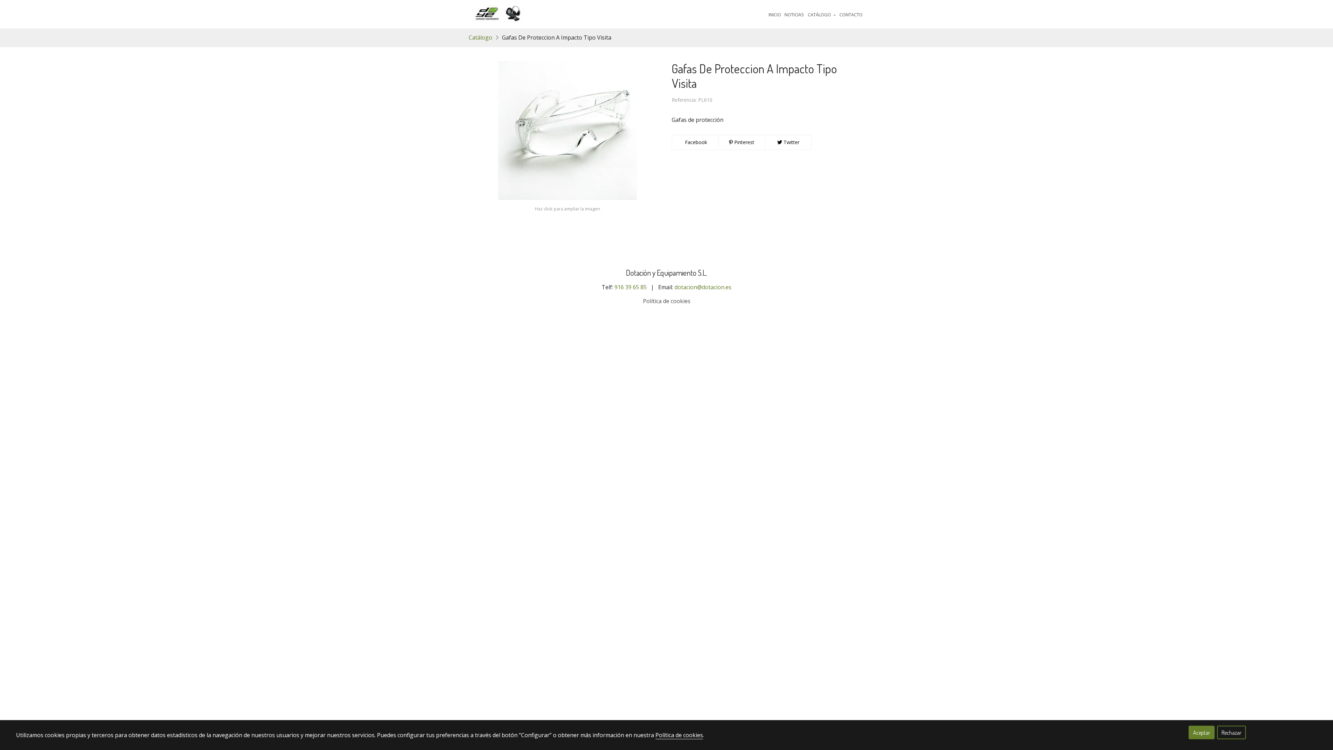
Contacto (851, 14)
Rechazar (1231, 732)
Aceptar (1201, 732)
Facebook (695, 142)
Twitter (790, 142)
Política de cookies (666, 301)
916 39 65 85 (630, 287)
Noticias (794, 14)
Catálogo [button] (820, 14)
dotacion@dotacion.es (702, 287)
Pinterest (743, 142)
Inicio (775, 14)
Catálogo (480, 37)
